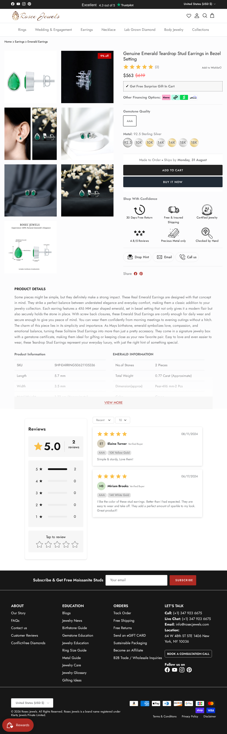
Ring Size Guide (74, 650)
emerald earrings (37, 41)
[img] (138, 67)
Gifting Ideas (71, 680)
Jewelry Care (71, 665)
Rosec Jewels (29, 711)
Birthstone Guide (74, 627)
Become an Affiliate (128, 650)
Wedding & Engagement (53, 29)
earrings (19, 41)
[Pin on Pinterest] (141, 273)
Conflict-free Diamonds (28, 642)
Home (8, 41)
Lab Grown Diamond (139, 29)
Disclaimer (210, 716)
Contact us (19, 627)
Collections (200, 29)
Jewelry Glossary (74, 672)
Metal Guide (71, 657)
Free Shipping (124, 620)
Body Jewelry (173, 29)
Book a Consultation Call (188, 654)
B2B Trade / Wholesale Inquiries (138, 657)
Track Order (122, 613)
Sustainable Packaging (130, 642)
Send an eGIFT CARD (130, 635)
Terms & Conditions (164, 716)
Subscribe (184, 580)
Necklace (108, 29)
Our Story (18, 613)
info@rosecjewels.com (192, 624)
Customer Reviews (24, 635)
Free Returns (123, 627)
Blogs (66, 613)
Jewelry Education (75, 642)
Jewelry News (72, 620)
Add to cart (172, 170)
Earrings (87, 29)
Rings (22, 29)
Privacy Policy (190, 716)
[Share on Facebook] (135, 273)
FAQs (15, 620)
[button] (189, 15)
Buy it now (172, 182)
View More (113, 402)
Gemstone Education (77, 635)
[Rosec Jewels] (36, 16)
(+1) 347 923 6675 (187, 613)
